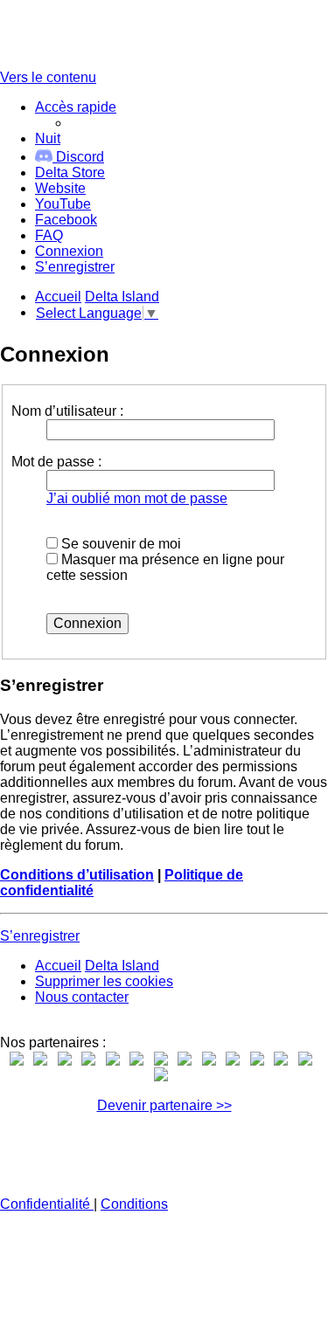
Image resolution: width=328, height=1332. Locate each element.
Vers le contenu (48, 77)
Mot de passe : (56, 461)
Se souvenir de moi (119, 543)
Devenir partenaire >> (164, 1105)
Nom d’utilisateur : (67, 411)
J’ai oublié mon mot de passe (136, 498)
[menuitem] (70, 172)
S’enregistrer (40, 935)
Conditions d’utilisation (77, 874)
